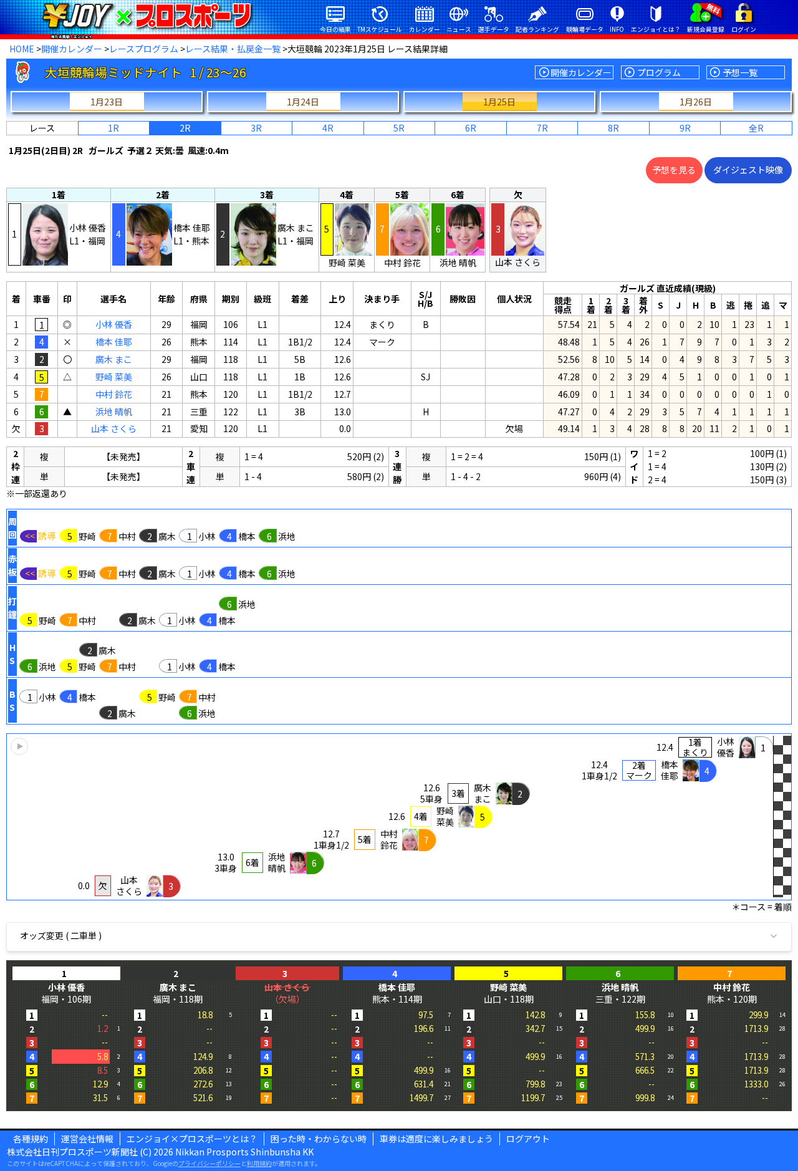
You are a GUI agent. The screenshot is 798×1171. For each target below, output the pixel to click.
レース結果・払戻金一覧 (233, 48)
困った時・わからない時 (319, 1138)
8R (613, 128)
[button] (399, 816)
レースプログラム (143, 48)
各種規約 (30, 1138)
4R (328, 128)
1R (113, 128)
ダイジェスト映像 (748, 169)
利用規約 (259, 1163)
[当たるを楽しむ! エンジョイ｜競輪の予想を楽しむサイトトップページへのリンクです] (146, 15)
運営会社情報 (87, 1138)
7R (542, 128)
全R (756, 128)
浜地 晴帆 (113, 411)
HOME (21, 48)
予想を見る (674, 169)
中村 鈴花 (113, 394)
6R (470, 128)
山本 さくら (114, 428)
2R (185, 128)
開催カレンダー (71, 48)
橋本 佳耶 (113, 341)
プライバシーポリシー (209, 1163)
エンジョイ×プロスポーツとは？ (192, 1138)
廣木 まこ (113, 359)
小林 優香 (113, 324)
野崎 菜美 (113, 376)
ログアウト (528, 1138)
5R (399, 128)
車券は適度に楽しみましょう (436, 1138)
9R (685, 128)
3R (256, 128)
